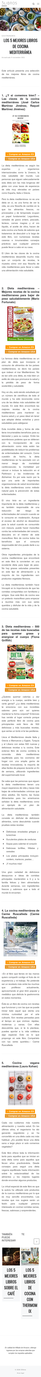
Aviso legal (20, 1373)
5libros (23, 1369)
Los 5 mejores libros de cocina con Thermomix (30, 1290)
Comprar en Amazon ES (21, 154)
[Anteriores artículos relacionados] (30, 1241)
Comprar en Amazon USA (21, 158)
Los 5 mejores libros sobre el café (11, 1281)
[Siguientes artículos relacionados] (36, 1241)
